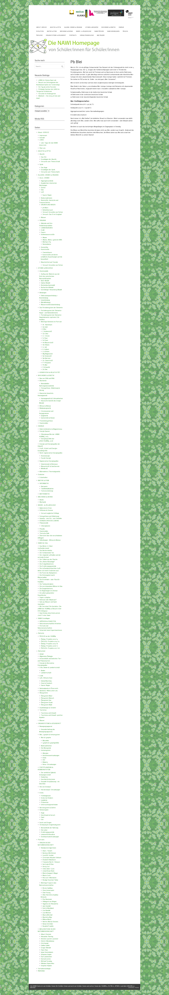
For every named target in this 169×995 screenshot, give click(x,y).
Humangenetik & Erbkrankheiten (52, 398)
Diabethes (44, 777)
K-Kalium (46, 349)
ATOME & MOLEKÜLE (91, 27)
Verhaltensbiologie (87, 35)
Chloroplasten (45, 526)
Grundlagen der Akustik (48, 159)
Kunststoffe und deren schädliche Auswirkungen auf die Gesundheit (51, 257)
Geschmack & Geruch (48, 815)
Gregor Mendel (46, 948)
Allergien (45, 753)
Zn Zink (45, 369)
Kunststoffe (45, 249)
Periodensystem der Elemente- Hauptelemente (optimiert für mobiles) (50, 317)
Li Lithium (46, 351)
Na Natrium (46, 358)
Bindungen (43, 293)
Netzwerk (44, 486)
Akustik (42, 154)
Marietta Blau (47, 917)
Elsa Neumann (47, 899)
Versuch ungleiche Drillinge (50, 513)
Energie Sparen (45, 431)
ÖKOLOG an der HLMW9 (48, 636)
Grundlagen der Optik (48, 170)
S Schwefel (46, 367)
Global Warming (46, 681)
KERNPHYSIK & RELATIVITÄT (50, 372)
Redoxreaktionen (46, 198)
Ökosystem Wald (46, 705)
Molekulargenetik (45, 408)
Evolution (40, 31)
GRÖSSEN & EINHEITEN (48, 621)
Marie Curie (46, 875)
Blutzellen (46, 741)
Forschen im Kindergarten (47, 94)
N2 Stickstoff (47, 356)
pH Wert (45, 208)
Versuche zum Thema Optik (50, 172)
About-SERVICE (41, 27)
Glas (42, 190)
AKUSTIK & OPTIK (55, 27)
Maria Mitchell (47, 915)
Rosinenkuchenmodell (48, 285)
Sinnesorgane (44, 810)
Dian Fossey (46, 893)
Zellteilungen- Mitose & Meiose (50, 540)
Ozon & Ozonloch (46, 683)
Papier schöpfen (45, 597)
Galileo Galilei (45, 945)
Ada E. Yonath (47, 851)
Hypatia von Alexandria (50, 904)
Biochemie (43, 381)
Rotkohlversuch (48, 210)
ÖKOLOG (125, 31)
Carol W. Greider (48, 855)
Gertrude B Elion (48, 864)
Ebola (44, 758)
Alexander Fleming (47, 937)
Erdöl (42, 230)
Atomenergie (45, 456)
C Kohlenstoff (47, 331)
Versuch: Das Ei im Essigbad (52, 214)
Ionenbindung (45, 300)
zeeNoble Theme (133, 987)
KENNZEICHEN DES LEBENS (49, 521)
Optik (41, 164)
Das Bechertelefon (46, 550)
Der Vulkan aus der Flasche (48, 559)
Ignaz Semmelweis (47, 952)
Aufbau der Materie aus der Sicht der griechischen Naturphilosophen (49, 276)
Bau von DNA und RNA (47, 378)
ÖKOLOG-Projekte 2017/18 (50, 648)
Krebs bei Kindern (47, 798)
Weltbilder (100, 35)
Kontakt (42, 138)
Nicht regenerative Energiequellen (51, 453)
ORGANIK (43, 220)
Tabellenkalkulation (47, 489)
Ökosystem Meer (46, 696)
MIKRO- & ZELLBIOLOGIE (83, 31)
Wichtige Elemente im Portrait (51, 322)
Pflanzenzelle (44, 523)
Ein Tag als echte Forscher (47, 87)
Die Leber (44, 830)
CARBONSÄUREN (47, 228)
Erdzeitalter (44, 477)
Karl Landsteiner (46, 957)
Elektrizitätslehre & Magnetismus (51, 429)
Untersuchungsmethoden (49, 805)
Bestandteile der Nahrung (49, 828)
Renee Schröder (48, 924)
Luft (42, 192)
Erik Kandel (44, 943)
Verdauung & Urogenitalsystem (50, 825)
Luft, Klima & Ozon (46, 678)
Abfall (41, 654)
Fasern (43, 232)
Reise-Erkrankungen (49, 764)
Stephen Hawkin (46, 966)
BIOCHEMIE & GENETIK (109, 27)
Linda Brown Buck (48, 871)
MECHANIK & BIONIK (66, 31)
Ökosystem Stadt (47, 703)
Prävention (44, 802)
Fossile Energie (46, 458)
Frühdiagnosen (46, 796)
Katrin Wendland (48, 908)
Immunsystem (45, 750)
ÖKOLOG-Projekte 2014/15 (50, 641)
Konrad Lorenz (46, 959)
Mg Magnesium (48, 354)
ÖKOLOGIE (39, 35)
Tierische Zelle (44, 533)
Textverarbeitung (47, 491)
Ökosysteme (44, 693)
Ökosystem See (46, 700)
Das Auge (44, 167)
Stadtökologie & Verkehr (48, 708)
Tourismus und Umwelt (48, 713)
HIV (44, 760)
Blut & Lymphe (46, 738)
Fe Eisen (45, 340)
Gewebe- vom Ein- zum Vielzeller (51, 518)
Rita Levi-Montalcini (49, 878)
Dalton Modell (45, 283)
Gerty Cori (46, 866)
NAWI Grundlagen (113, 31)
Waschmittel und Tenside (49, 262)
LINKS (42, 140)
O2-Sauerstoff (48, 361)
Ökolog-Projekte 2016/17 (49, 646)
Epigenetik (44, 416)
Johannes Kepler (46, 954)
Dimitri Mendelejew (47, 941)
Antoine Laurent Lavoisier (49, 939)
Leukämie (44, 800)
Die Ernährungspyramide (48, 566)
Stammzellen (44, 423)
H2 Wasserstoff (48, 343)
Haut (42, 817)
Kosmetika (44, 247)
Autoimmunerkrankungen (51, 755)
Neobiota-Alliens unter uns (49, 691)
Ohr (42, 820)
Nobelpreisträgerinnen (48, 848)
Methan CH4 (47, 242)
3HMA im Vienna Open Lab (47, 80)
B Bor (44, 329)
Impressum (43, 135)
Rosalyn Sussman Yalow (50, 880)
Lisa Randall (46, 910)
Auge (42, 813)
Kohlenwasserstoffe (47, 234)
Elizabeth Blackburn (49, 860)
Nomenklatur (47, 244)
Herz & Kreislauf (45, 787)
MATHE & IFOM (52, 31)
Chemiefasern (47, 252)
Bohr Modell (45, 281)
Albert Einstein (46, 934)
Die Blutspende (46, 748)
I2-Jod (45, 347)
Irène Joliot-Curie (48, 869)
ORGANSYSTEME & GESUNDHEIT (56, 35)
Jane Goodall (46, 906)
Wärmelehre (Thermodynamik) (50, 472)
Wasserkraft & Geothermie (50, 466)
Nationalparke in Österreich (49, 688)
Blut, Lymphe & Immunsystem (50, 735)
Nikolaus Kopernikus (47, 963)
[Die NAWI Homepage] (84, 22)
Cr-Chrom (46, 336)
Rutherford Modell (47, 287)
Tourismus (43, 710)
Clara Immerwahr (48, 890)
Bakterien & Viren (46, 508)
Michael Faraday (46, 961)
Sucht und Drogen (45, 823)
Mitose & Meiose (45, 406)
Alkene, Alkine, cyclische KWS (52, 240)
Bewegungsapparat (46, 726)
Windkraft (44, 468)
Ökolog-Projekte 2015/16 (49, 644)
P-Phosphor (47, 363)
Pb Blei (45, 365)
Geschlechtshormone (48, 779)
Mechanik (43, 502)
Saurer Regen (47, 195)
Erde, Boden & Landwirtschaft (50, 667)
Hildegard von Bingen (50, 902)
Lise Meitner (47, 913)
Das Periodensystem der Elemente (51, 308)
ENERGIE (121, 27)
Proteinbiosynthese (46, 421)
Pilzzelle (42, 529)
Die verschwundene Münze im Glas (51, 586)
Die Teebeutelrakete (46, 584)
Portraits (72, 35)
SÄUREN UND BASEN (48, 205)
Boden (43, 671)
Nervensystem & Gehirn (48, 808)
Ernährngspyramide (47, 832)
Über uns (42, 148)
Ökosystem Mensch (47, 698)
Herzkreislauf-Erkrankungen (50, 790)
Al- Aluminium (47, 325)
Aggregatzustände (47, 181)
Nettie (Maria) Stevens (50, 922)
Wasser (43, 217)
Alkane (45, 238)
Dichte (43, 188)
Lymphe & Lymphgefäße (51, 743)
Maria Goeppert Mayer (50, 873)
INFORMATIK (44, 483)
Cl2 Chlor (45, 334)
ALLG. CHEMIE (44, 178)
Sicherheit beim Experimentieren (51, 630)
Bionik (42, 500)
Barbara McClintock (49, 853)
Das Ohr (44, 157)
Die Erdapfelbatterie (46, 564)
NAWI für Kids (99, 31)
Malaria (45, 762)
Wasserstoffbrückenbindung (50, 305)
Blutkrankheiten (46, 746)
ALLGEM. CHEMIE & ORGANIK (73, 27)
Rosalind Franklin (48, 926)
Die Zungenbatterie (46, 589)
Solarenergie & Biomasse (49, 464)
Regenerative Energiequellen (49, 461)
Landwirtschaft (46, 673)
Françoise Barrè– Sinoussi (51, 862)
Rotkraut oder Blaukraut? (48, 600)
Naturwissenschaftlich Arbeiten (50, 624)
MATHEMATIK (45, 494)
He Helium (46, 345)
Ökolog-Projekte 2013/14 (49, 639)
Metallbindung (45, 302)
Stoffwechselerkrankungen (50, 837)
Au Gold (45, 327)
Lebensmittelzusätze (48, 834)
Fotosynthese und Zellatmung (49, 516)
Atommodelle (44, 271)
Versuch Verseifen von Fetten (53, 212)
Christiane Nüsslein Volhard (52, 858)
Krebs (42, 793)
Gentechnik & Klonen (48, 418)
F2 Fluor (45, 338)
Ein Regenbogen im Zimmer (49, 591)
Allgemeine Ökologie (46, 656)
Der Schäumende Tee (47, 553)
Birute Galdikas (48, 888)
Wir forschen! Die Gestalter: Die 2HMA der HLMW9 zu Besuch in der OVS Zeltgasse (49, 608)
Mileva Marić (47, 919)
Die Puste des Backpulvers (48, 573)
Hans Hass (44, 950)
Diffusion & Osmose (46, 510)
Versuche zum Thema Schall (50, 162)
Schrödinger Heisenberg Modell (51, 290)
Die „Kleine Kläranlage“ (47, 562)
